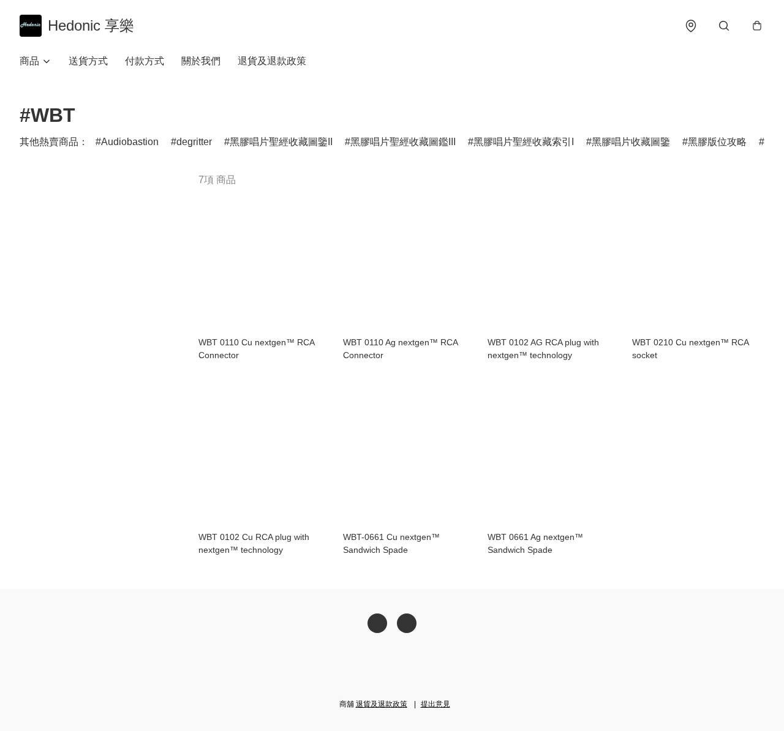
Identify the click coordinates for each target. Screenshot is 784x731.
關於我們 (201, 61)
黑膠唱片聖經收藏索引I (523, 142)
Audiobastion (130, 142)
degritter (194, 142)
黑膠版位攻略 (717, 142)
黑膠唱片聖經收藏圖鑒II (281, 142)
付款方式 (144, 61)
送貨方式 (88, 61)
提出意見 (435, 704)
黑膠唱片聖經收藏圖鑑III (403, 142)
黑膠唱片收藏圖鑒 (631, 142)
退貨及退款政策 (272, 61)
